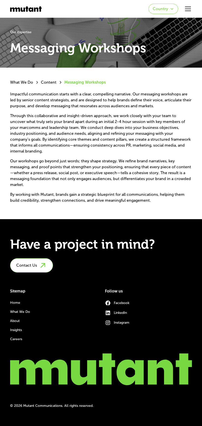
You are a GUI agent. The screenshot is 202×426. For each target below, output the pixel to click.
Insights (16, 330)
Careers (16, 339)
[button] (163, 9)
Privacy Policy (131, 406)
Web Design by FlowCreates (170, 406)
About (15, 321)
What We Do (20, 312)
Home (15, 302)
